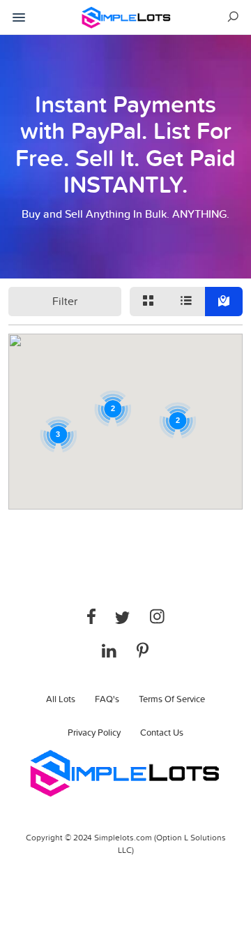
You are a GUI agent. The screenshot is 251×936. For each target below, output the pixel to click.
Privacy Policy (94, 732)
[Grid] (148, 301)
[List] (186, 301)
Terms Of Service (172, 698)
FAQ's (107, 698)
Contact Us (161, 732)
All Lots (60, 698)
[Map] (224, 301)
